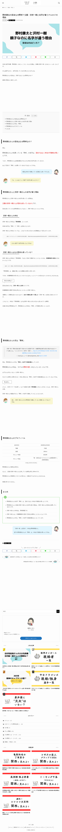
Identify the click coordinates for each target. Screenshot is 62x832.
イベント (8, 720)
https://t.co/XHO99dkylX (39, 350)
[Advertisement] (31, 96)
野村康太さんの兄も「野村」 (14, 123)
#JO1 (53, 350)
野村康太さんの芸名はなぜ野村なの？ (16, 119)
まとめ (8, 128)
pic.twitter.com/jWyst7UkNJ (33, 353)
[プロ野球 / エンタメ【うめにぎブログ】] (31, 3)
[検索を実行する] (58, 611)
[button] (6, 57)
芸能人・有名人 (12, 20)
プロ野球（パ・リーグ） (13, 738)
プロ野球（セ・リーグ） (13, 734)
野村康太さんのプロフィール (14, 126)
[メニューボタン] (3, 3)
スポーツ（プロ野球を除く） (14, 724)
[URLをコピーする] (55, 57)
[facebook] (29, 824)
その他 (7, 727)
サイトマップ (50, 827)
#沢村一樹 (49, 350)
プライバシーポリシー (40, 827)
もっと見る (34, 115)
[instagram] (32, 824)
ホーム (10, 827)
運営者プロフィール (18, 827)
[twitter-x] (31, 824)
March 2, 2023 (43, 355)
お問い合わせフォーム (29, 827)
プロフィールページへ (31, 638)
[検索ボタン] (59, 3)
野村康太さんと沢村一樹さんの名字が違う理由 (19, 121)
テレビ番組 (9, 731)
